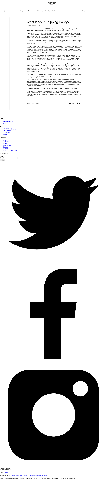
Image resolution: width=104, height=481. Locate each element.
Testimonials (6, 141)
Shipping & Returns (35, 475)
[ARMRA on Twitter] (53, 262)
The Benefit (6, 132)
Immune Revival (8, 121)
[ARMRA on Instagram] (53, 465)
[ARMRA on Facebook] (53, 363)
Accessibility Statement (10, 150)
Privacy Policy (15, 475)
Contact (5, 148)
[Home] (4, 11)
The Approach (7, 130)
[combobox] (91, 11)
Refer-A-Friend (7, 145)
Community (6, 143)
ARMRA (6, 473)
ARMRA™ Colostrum (9, 129)
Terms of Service (24, 475)
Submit (3, 160)
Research (6, 134)
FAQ (4, 140)
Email (2, 156)
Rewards (5, 147)
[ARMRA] (52, 469)
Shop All (5, 123)
